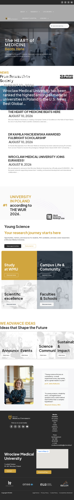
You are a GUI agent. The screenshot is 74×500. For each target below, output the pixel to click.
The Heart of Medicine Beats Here (34, 112)
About (22, 11)
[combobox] (59, 26)
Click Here (6, 355)
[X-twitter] (68, 2)
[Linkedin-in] (71, 2)
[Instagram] (65, 2)
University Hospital (29, 18)
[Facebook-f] (62, 2)
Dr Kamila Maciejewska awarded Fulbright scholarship (34, 136)
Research (34, 11)
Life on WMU (47, 11)
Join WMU (43, 18)
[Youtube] (27, 426)
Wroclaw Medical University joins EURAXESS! (36, 158)
